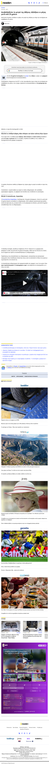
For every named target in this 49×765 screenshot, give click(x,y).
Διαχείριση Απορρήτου (24, 729)
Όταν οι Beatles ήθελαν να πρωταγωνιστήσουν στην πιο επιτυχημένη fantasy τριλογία (20, 523)
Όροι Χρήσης (15, 727)
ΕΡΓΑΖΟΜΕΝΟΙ (20, 376)
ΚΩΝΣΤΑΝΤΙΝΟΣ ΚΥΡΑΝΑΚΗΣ (31, 376)
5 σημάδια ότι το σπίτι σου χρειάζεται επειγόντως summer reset (15, 613)
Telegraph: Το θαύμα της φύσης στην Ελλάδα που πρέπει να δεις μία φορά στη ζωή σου (20, 466)
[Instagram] (34, 2)
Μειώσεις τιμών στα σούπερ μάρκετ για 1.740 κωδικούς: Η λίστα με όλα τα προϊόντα (19, 423)
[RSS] (29, 2)
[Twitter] (36, 2)
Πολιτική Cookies (32, 727)
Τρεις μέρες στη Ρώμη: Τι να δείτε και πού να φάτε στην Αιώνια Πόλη (16, 470)
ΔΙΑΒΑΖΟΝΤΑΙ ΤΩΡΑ (7, 345)
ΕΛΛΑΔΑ (3, 7)
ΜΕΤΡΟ (13, 376)
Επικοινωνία (9, 727)
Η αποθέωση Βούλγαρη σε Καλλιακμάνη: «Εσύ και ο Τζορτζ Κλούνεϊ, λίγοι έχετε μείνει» (25, 347)
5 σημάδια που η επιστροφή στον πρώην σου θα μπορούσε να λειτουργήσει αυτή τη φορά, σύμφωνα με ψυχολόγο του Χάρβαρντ (24, 519)
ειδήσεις (10, 367)
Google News (23, 366)
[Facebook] (31, 2)
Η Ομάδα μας (39, 727)
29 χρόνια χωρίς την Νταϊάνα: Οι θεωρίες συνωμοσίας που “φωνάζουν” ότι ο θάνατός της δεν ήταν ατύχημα (22, 514)
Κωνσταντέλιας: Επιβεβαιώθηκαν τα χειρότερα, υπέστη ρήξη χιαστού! (16, 563)
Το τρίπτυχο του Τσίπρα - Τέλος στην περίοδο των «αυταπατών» (15, 427)
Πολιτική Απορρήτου (23, 727)
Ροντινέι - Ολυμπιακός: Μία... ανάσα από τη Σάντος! (12, 570)
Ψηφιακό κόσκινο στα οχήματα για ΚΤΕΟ (10, 420)
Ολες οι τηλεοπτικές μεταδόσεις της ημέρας (10, 566)
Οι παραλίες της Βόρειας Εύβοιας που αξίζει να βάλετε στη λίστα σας (16, 473)
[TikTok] (39, 2)
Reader (15, 366)
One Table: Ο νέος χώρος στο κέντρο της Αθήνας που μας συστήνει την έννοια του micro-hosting (22, 609)
